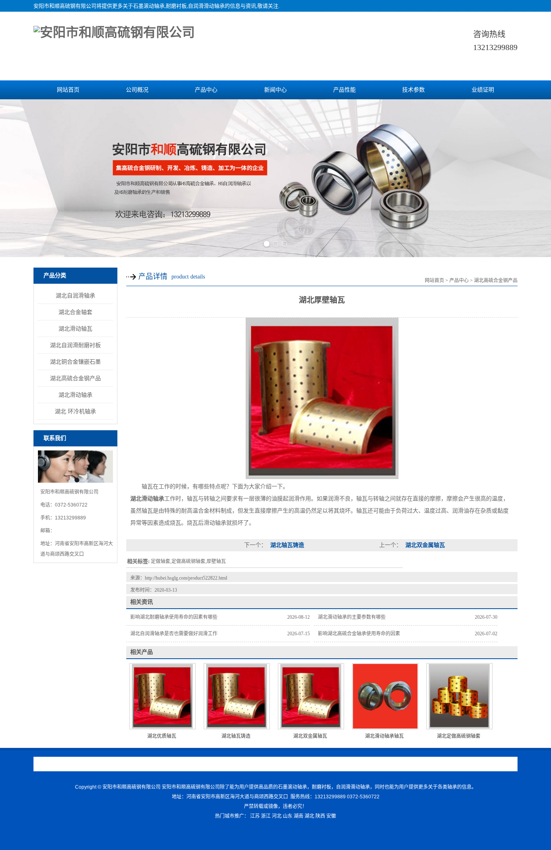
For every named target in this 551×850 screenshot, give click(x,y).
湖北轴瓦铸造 (286, 545)
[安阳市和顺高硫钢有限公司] (114, 32)
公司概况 (137, 90)
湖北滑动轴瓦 (75, 328)
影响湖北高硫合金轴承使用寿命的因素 (359, 633)
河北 (277, 816)
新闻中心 (275, 90)
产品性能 (344, 90)
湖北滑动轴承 (75, 395)
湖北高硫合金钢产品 (75, 378)
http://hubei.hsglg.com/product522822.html (186, 578)
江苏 (255, 816)
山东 (287, 816)
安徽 (331, 816)
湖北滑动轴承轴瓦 (384, 736)
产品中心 (206, 90)
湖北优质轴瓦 (161, 736)
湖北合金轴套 (75, 312)
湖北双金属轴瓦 (424, 545)
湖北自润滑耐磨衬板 (75, 345)
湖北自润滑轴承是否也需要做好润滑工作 (173, 633)
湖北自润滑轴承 (75, 295)
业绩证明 (483, 90)
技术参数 (413, 90)
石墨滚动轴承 (149, 6)
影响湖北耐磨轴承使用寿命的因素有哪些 (173, 617)
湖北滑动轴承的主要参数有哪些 (352, 617)
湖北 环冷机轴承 (75, 411)
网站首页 (68, 90)
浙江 (266, 816)
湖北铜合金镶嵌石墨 (75, 361)
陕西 (320, 816)
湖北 (309, 816)
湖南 (298, 816)
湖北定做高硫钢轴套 (458, 736)
